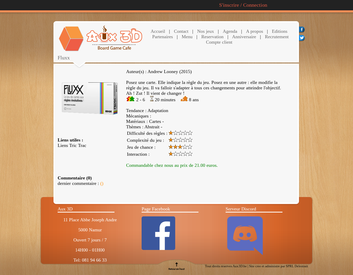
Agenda (230, 31)
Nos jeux (205, 31)
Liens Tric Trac (72, 145)
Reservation (212, 36)
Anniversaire (243, 36)
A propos (254, 31)
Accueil (158, 31)
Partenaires (162, 36)
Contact (180, 31)
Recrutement (276, 36)
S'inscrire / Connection (243, 5)
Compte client (219, 42)
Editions (279, 31)
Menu (187, 36)
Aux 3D (65, 208)
